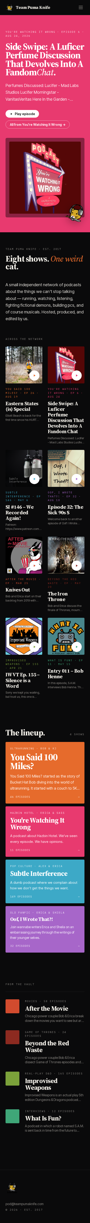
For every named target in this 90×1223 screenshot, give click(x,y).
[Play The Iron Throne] (77, 566)
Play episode (25, 114)
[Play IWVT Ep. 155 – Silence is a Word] (34, 647)
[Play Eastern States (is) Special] (34, 375)
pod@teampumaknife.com (25, 1204)
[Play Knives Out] (34, 566)
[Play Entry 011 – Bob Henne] (77, 647)
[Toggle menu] (80, 7)
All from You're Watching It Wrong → (38, 124)
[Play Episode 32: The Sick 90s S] (77, 479)
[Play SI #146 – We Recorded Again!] (34, 479)
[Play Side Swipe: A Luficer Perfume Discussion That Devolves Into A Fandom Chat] (77, 375)
